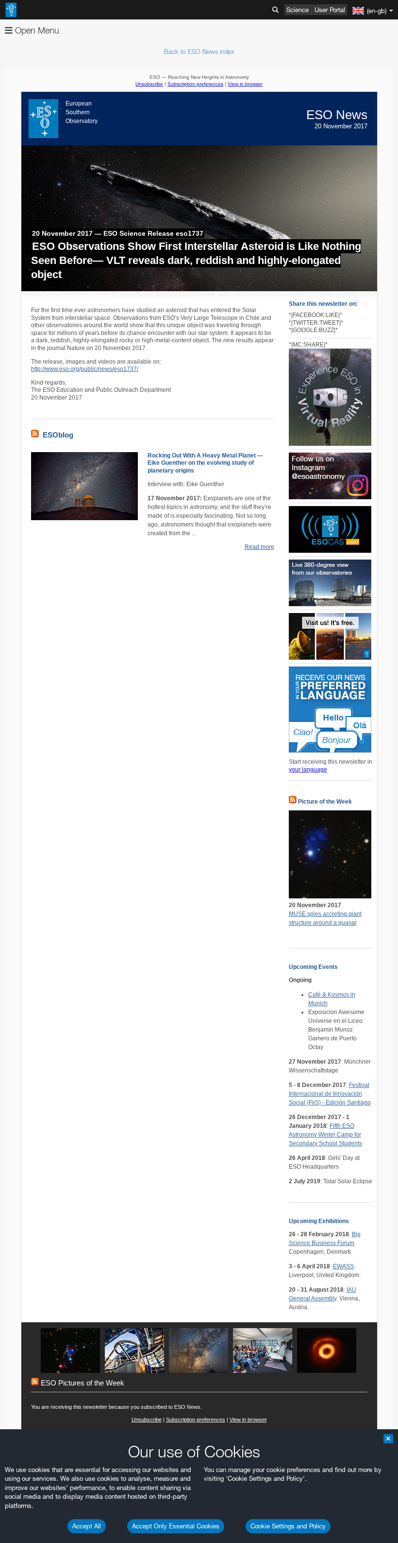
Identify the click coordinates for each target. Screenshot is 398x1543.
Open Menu (36, 30)
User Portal (330, 10)
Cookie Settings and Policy (288, 1526)
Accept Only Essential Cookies (175, 1526)
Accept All (86, 1526)
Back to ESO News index (199, 51)
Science (297, 10)
